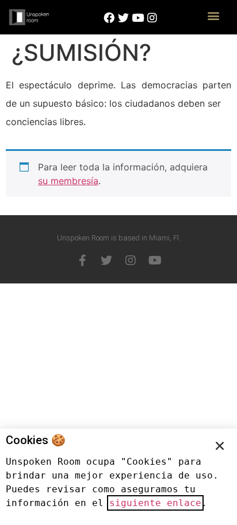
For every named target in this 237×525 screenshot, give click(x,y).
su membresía (68, 180)
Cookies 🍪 (36, 440)
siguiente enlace (155, 502)
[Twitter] (106, 260)
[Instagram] (130, 260)
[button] (213, 15)
